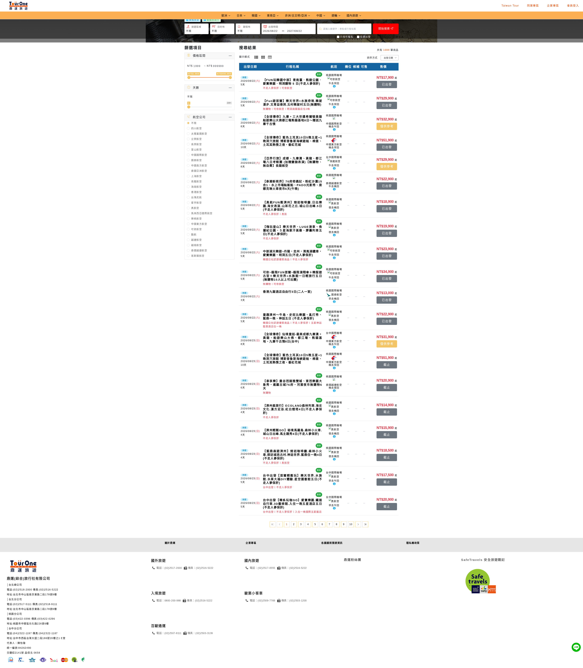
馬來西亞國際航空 (202, 213)
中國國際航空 (199, 155)
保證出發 (365, 36)
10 (351, 524)
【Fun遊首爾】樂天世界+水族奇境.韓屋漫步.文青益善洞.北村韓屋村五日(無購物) (292, 102)
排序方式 (372, 57)
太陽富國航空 (199, 133)
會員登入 (573, 5)
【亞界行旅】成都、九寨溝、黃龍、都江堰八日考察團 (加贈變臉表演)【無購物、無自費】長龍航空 (292, 162)
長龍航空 (196, 181)
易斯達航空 (198, 256)
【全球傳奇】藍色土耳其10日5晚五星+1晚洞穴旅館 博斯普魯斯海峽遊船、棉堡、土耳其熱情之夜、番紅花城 (292, 141)
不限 (193, 123)
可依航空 (196, 229)
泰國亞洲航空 (199, 171)
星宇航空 (196, 202)
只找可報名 (346, 36)
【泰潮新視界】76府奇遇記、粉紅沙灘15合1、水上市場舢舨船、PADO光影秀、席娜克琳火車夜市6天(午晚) (292, 185)
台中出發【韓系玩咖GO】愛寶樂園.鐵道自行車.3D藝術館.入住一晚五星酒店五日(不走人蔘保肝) (292, 504)
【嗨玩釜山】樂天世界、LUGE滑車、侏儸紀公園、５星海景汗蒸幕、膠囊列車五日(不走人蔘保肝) (292, 230)
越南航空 (196, 245)
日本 (240, 15)
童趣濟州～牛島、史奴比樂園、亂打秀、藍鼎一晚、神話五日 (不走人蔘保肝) (292, 316)
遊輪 (335, 15)
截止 (387, 364)
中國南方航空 (199, 165)
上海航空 (196, 176)
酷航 (193, 234)
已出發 (387, 84)
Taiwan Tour (510, 5)
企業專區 (553, 5)
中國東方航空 (199, 224)
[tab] (256, 57)
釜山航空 (196, 149)
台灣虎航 (196, 197)
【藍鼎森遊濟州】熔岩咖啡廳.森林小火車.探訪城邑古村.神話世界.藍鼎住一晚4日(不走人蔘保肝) (292, 455)
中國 (319, 15)
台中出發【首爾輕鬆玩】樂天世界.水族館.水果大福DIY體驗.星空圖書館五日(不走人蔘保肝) (292, 479)
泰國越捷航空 (199, 250)
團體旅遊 (194, 19)
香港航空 (196, 192)
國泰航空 (196, 160)
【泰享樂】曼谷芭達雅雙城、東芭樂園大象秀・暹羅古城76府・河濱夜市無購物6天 (292, 385)
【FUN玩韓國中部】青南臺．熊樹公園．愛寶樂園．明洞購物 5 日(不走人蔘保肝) (292, 81)
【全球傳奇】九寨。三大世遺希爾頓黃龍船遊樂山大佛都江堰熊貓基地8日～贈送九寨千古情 (292, 120)
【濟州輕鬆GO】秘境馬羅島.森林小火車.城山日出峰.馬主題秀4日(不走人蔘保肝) (292, 432)
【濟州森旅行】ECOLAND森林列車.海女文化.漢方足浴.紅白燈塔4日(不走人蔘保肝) (292, 409)
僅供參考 (387, 126)
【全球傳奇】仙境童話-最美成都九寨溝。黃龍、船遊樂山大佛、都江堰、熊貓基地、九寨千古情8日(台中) (292, 338)
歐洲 (225, 15)
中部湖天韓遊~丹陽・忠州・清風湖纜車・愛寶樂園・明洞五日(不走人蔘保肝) (292, 253)
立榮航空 (196, 139)
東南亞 (271, 15)
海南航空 (196, 187)
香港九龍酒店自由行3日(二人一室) (287, 291)
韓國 (255, 15)
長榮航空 (196, 144)
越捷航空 (196, 240)
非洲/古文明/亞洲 (296, 15)
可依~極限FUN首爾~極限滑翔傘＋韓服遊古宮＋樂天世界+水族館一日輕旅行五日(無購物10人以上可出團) (292, 276)
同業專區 (533, 5)
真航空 (195, 208)
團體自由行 (213, 19)
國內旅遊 (353, 15)
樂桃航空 (196, 218)
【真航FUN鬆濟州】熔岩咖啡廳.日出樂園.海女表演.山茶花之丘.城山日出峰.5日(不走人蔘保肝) (292, 206)
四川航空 (196, 128)
